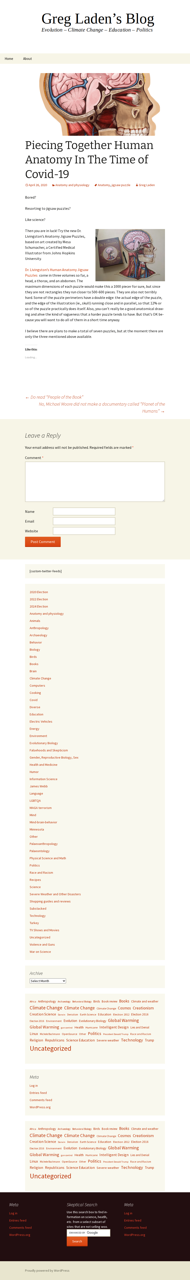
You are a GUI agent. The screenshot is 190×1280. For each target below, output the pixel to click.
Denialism (72, 1014)
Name (30, 511)
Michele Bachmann (50, 1034)
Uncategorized (40, 937)
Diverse (35, 707)
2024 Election (39, 606)
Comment (34, 457)
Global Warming (123, 1020)
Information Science (43, 779)
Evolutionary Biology (44, 743)
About (27, 58)
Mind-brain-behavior (43, 822)
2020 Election (39, 592)
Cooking (35, 693)
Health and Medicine (43, 765)
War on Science (40, 952)
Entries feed (38, 1093)
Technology (38, 916)
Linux (34, 1033)
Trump (149, 1040)
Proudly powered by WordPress (47, 1270)
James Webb (39, 786)
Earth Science (88, 1014)
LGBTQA (35, 800)
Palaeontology (40, 851)
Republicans (54, 1040)
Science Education (80, 1040)
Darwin (61, 1014)
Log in (34, 1085)
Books (34, 664)
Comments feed (41, 1100)
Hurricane (92, 1027)
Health (79, 1027)
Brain (33, 671)
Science (35, 887)
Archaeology (38, 635)
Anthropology (39, 628)
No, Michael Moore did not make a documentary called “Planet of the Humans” (102, 407)
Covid (34, 700)
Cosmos (124, 1008)
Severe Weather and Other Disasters (55, 894)
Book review (109, 1001)
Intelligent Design (114, 1027)
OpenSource (69, 1034)
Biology (35, 649)
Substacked (38, 908)
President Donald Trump (115, 1034)
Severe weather (108, 1040)
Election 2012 (121, 1014)
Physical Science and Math (48, 858)
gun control (67, 1027)
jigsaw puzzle (121, 185)
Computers (37, 685)
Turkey (34, 923)
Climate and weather (144, 1001)
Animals (35, 621)
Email (29, 521)
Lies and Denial (139, 1027)
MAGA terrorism (41, 808)
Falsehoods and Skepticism (49, 750)
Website (31, 531)
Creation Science (43, 1014)
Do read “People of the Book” (54, 397)
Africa (33, 1001)
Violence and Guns (42, 944)
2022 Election (39, 599)
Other (34, 836)
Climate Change (40, 678)
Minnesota (37, 829)
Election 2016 (140, 1014)
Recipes (35, 880)
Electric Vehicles (41, 721)
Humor (34, 772)
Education (36, 714)
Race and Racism (41, 872)
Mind (33, 815)
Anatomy (104, 185)
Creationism (143, 1008)
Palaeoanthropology (44, 844)
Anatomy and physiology (72, 185)
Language (36, 793)
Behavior (36, 642)
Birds (33, 657)
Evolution (70, 1020)
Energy (34, 729)
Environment (38, 736)
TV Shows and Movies (44, 930)
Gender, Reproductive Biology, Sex (54, 757)
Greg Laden (147, 185)
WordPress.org (40, 1107)
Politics (35, 865)
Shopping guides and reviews (50, 901)
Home (9, 58)
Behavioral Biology (82, 1001)
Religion (36, 1040)
